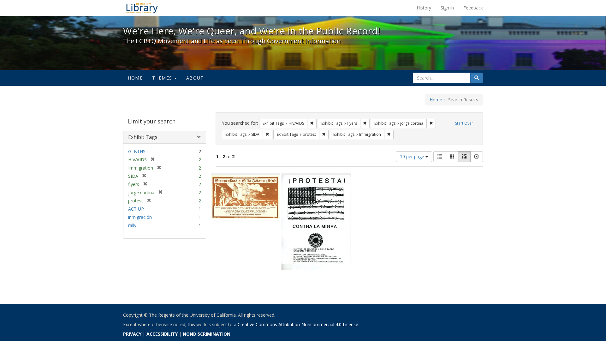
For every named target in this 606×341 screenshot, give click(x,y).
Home (135, 78)
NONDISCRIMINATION (206, 334)
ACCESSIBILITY (162, 334)
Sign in (447, 8)
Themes (163, 78)
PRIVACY (132, 334)
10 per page (412, 156)
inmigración (140, 217)
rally (132, 225)
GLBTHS (137, 151)
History (424, 8)
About (195, 78)
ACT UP (136, 209)
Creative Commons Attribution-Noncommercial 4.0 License (298, 324)
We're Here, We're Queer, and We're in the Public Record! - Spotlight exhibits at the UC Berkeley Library (142, 8)
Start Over (464, 123)
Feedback (473, 8)
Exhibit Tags (142, 137)
